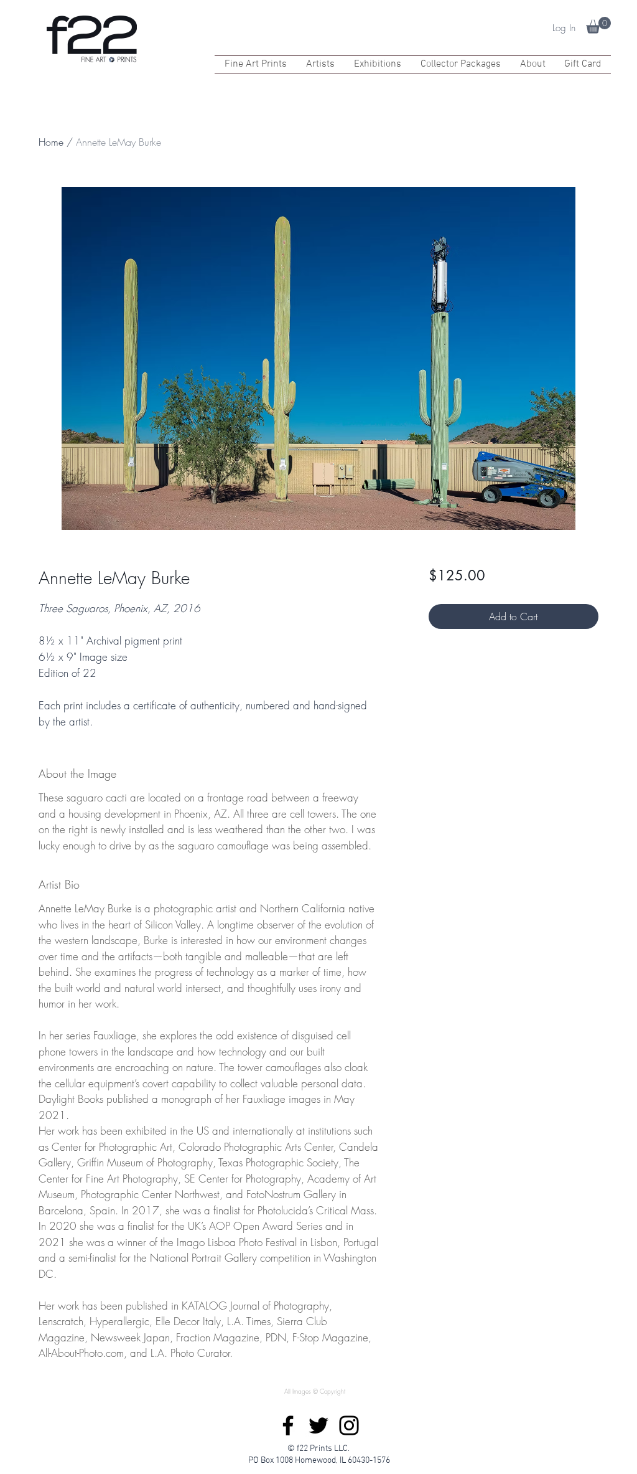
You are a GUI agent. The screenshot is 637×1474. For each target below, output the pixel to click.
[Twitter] (318, 1425)
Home (51, 142)
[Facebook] (288, 1425)
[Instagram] (349, 1425)
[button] (598, 25)
